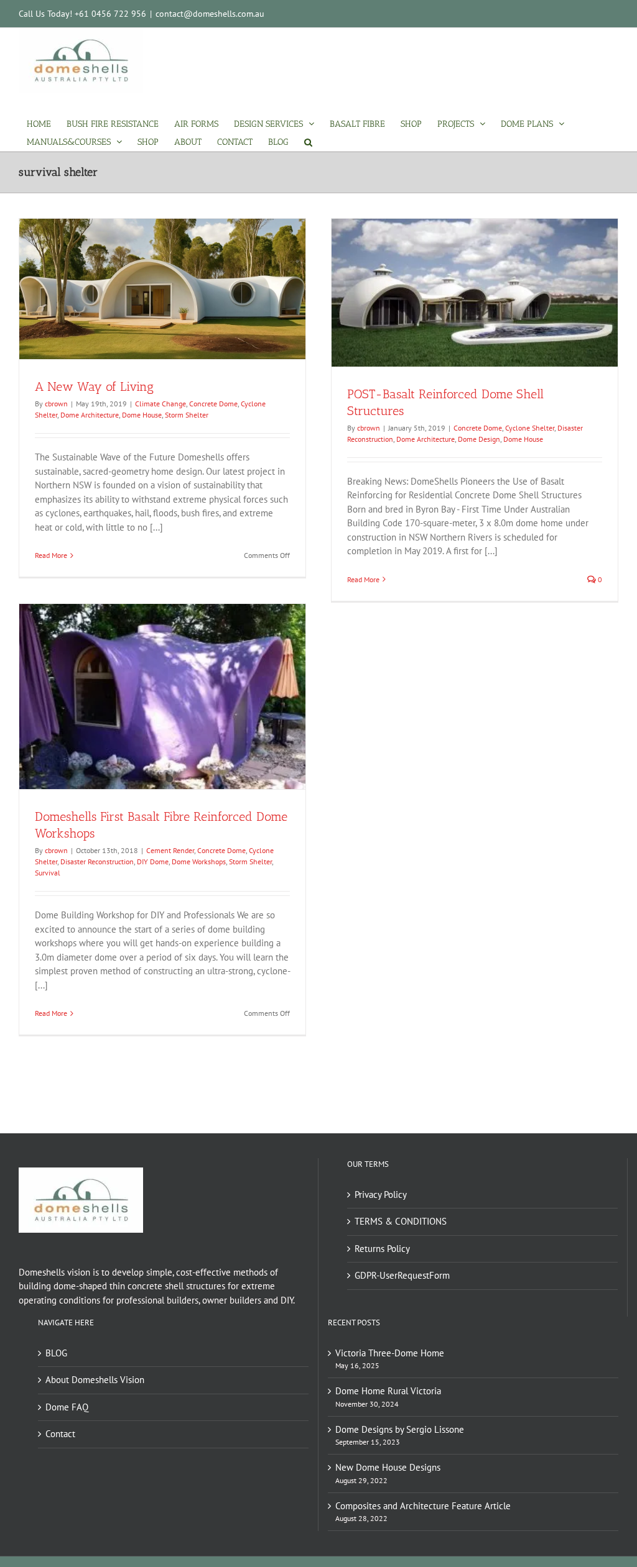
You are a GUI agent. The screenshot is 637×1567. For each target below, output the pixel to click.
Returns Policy (382, 1248)
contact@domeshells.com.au (210, 13)
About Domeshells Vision (94, 1380)
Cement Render (170, 850)
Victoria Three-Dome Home (389, 1353)
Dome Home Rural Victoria (388, 1391)
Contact (60, 1434)
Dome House (142, 414)
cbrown (56, 403)
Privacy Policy (381, 1194)
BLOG (56, 1353)
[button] (308, 142)
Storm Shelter (186, 414)
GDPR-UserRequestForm (402, 1275)
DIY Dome (153, 861)
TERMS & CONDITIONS (401, 1221)
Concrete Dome (213, 403)
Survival (47, 872)
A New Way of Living (94, 386)
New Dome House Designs (387, 1467)
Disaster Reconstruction (97, 861)
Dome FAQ (66, 1407)
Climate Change (160, 403)
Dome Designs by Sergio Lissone (399, 1429)
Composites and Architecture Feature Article (423, 1506)
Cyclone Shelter (529, 427)
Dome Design (479, 439)
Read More (51, 555)
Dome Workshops (199, 861)
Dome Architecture (89, 414)
